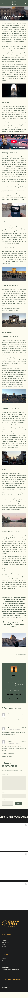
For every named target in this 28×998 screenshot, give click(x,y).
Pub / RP (4, 963)
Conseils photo (5, 942)
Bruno (14, 676)
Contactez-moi (5, 967)
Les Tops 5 (4, 13)
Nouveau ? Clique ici (7, 938)
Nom (3, 792)
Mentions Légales (6, 987)
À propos (4, 958)
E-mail (3, 799)
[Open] (14, 837)
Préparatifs (4, 940)
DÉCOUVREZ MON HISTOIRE (14, 694)
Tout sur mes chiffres (7, 965)
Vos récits (4, 946)
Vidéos (3, 944)
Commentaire (5, 774)
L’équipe (4, 961)
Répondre (23, 714)
